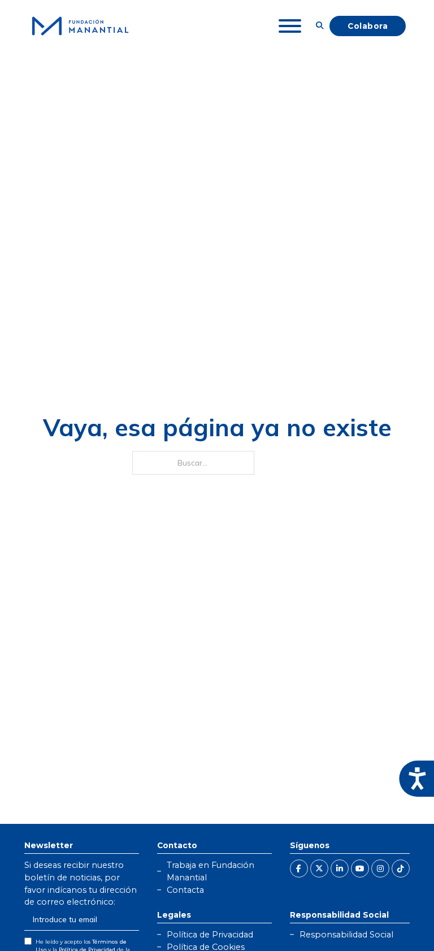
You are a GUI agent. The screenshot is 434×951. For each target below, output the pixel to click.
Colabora (368, 26)
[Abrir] (290, 26)
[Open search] (319, 26)
